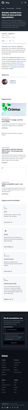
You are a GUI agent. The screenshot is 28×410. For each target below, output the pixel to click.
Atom (15, 367)
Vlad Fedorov (5, 128)
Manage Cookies (5, 405)
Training (3, 387)
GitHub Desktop (17, 372)
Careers (16, 387)
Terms (12, 403)
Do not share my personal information (17, 405)
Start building (8, 246)
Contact (3, 392)
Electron (16, 369)
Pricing (3, 372)
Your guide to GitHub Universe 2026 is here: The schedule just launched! (12, 151)
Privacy (16, 403)
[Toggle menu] (25, 2)
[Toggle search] (22, 2)
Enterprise (4, 367)
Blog (7, 3)
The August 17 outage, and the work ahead (12, 120)
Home (3, 8)
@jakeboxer (11, 33)
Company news (5, 118)
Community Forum (6, 385)
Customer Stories (6, 369)
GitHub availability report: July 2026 (12, 185)
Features (4, 362)
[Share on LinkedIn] (13, 41)
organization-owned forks (17, 66)
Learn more (7, 271)
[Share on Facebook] (10, 41)
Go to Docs (7, 222)
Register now (7, 299)
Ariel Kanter (4, 162)
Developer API (17, 362)
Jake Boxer (4, 33)
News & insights (10, 8)
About (15, 382)
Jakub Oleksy (5, 193)
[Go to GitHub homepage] (5, 356)
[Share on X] (7, 41)
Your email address (8, 326)
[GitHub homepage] (3, 3)
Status (3, 389)
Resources (4, 374)
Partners (16, 365)
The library (18, 8)
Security (4, 365)
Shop (15, 392)
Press (15, 389)
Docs (3, 382)
